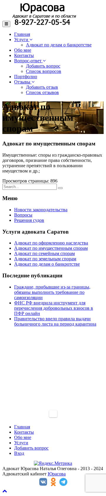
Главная (22, 34)
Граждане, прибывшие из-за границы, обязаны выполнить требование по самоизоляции (52, 292)
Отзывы (23, 81)
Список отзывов (42, 92)
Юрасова (57, 473)
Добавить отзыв (42, 87)
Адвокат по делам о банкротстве (59, 44)
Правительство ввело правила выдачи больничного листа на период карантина (55, 321)
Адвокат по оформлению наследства (51, 242)
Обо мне (22, 50)
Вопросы (23, 214)
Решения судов (29, 220)
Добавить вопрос (43, 65)
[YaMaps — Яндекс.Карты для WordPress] (53, 413)
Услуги (21, 39)
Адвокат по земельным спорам (45, 258)
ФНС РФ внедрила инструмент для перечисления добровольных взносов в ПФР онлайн (53, 308)
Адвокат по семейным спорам (44, 253)
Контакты (24, 55)
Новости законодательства (40, 209)
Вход (19, 453)
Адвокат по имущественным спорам (51, 248)
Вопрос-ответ (28, 60)
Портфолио (25, 76)
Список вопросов (43, 71)
